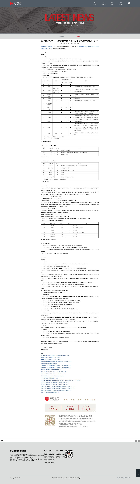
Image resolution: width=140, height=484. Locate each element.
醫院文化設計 (52, 463)
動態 (112, 3)
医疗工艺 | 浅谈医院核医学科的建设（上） (50, 392)
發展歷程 (46, 457)
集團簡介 (46, 454)
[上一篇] (139, 441)
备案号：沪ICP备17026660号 (123, 478)
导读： (42, 353)
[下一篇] (136, 441)
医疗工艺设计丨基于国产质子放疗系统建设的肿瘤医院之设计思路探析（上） (58, 388)
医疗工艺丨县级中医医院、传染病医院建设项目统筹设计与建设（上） (56, 390)
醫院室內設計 (52, 460)
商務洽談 (62, 454)
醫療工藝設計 (52, 454)
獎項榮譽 (46, 460)
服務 (104, 3)
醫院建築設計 (52, 457)
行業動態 (78, 36)
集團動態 (62, 36)
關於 (95, 3)
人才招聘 (62, 457)
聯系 (121, 3)
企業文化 (46, 463)
